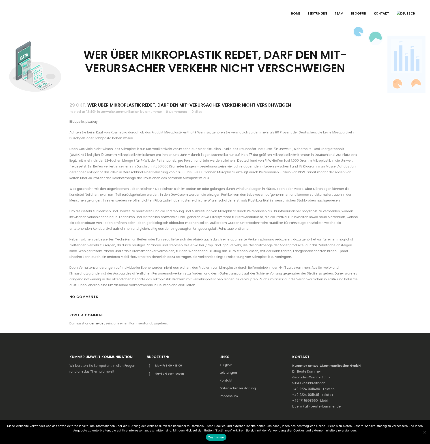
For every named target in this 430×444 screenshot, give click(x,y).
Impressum (228, 396)
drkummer (153, 111)
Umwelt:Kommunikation (120, 111)
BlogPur (225, 365)
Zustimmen (216, 437)
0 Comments (176, 111)
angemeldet (95, 323)
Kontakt (225, 380)
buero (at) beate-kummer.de (316, 406)
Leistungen (228, 373)
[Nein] (424, 432)
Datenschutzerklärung (237, 388)
